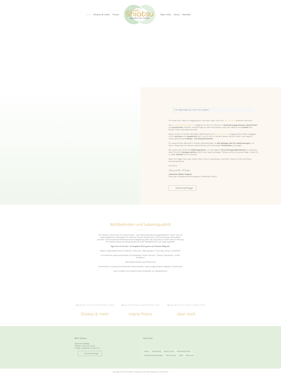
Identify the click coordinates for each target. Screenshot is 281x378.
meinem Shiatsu (222, 134)
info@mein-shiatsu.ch (90, 348)
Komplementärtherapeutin (183, 125)
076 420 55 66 (88, 346)
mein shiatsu (171, 355)
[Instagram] (144, 343)
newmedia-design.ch (150, 372)
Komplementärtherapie (153, 355)
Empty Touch (169, 351)
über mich (190, 355)
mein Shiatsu (229, 120)
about (146, 351)
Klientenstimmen (183, 351)
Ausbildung (156, 351)
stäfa (181, 355)
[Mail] (148, 343)
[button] (194, 14)
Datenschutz (163, 372)
